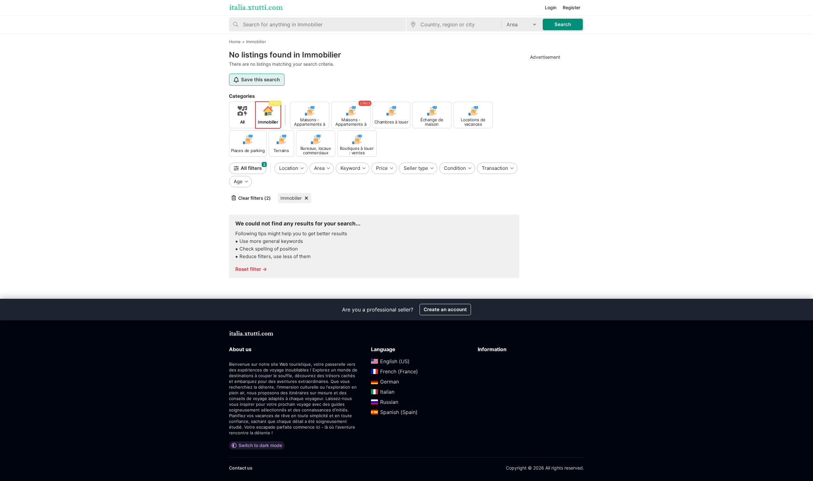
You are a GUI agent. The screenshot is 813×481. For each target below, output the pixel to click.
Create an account (445, 309)
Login (550, 7)
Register (571, 7)
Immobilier (291, 198)
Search (562, 24)
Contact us (240, 468)
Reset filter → (251, 269)
